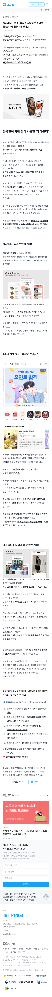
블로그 (47, 10)
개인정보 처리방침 (32, 949)
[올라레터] (13, 36)
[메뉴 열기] (47, 4)
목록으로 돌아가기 (18, 782)
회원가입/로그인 (36, 4)
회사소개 (6, 949)
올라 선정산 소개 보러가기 (17, 756)
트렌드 (15, 17)
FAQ (6, 952)
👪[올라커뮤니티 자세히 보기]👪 (17, 62)
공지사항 (45, 949)
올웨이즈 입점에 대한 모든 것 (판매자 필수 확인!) (27, 743)
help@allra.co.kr (9, 934)
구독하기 (26, 884)
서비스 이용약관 (17, 949)
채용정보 (21, 952)
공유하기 (37, 782)
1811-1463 (13, 915)
